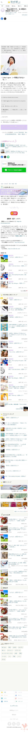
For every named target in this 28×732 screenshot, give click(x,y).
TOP (5, 692)
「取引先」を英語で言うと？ (12, 465)
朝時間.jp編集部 (24, 14)
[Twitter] (5, 19)
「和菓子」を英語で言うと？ (12, 417)
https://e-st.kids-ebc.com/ (14, 248)
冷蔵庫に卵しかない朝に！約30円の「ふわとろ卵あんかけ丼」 (15, 429)
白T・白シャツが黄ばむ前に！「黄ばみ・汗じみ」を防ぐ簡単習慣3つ (16, 423)
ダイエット (10, 650)
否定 (10, 183)
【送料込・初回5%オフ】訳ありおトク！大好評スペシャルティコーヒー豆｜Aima (16, 439)
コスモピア (6, 183)
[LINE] (8, 157)
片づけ (3, 659)
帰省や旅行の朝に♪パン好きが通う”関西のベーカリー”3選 (16, 461)
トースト (4, 656)
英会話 (13, 183)
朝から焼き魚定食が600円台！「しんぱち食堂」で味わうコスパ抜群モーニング (15, 445)
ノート (19, 656)
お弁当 (14, 647)
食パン (3, 650)
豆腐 (20, 653)
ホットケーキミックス (7, 653)
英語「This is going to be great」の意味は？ (15, 476)
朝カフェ (20, 695)
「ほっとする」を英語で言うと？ (13, 471)
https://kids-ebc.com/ (19, 242)
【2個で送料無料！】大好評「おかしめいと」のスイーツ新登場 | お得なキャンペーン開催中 (16, 434)
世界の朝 (6, 701)
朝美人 (5, 698)
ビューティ (20, 698)
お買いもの (20, 701)
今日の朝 (20, 692)
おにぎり (21, 647)
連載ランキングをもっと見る (20, 511)
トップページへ (14, 705)
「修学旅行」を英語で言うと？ (12, 449)
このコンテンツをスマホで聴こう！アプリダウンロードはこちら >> (14, 127)
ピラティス (17, 650)
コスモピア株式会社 (19, 132)
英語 (16, 183)
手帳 (14, 656)
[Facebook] (2, 19)
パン (10, 656)
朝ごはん (4, 647)
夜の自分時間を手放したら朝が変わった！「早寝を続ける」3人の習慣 (16, 455)
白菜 (16, 653)
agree (2, 183)
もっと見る (23, 290)
